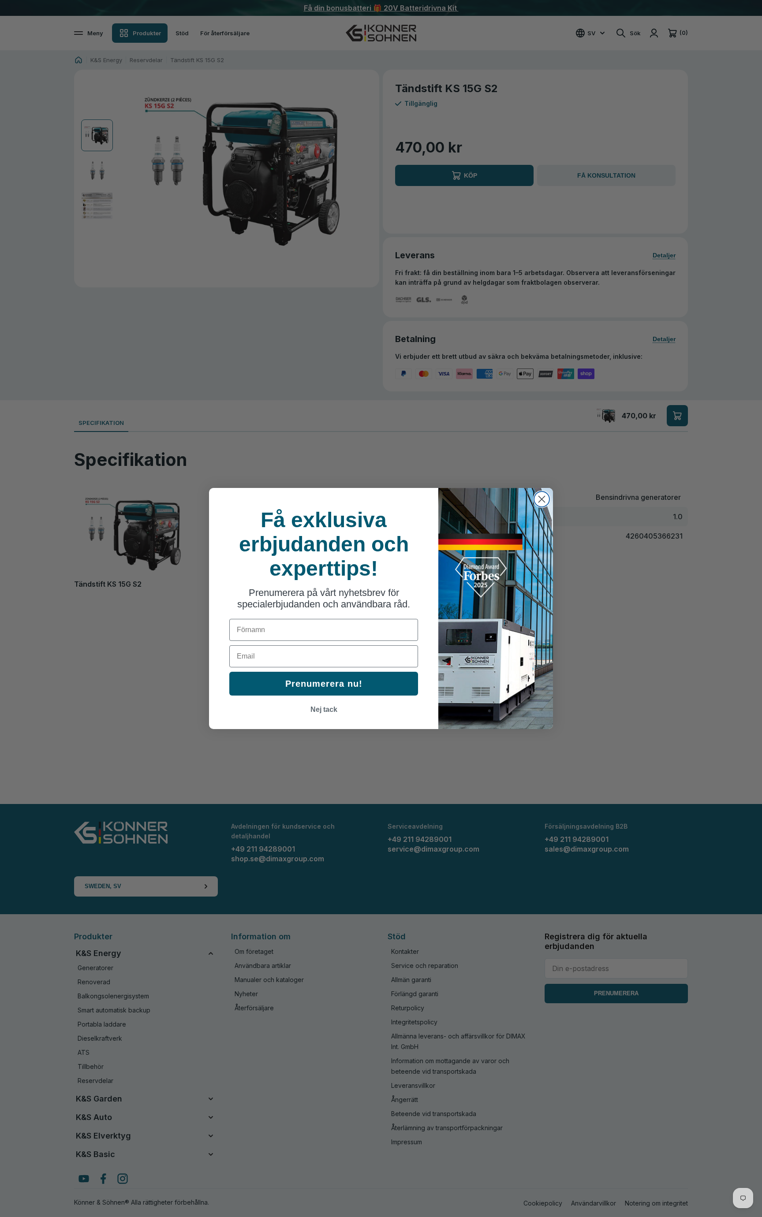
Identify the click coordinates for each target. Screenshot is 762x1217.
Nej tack (323, 709)
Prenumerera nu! (323, 684)
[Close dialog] (541, 499)
